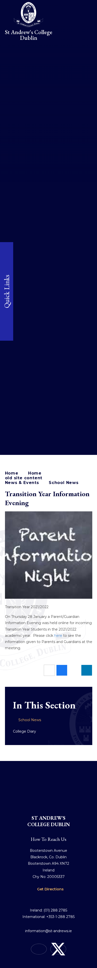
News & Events (22, 482)
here (58, 635)
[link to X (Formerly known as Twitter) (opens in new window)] (58, 949)
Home (11, 473)
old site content (24, 478)
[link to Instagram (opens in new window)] (39, 949)
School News (64, 482)
